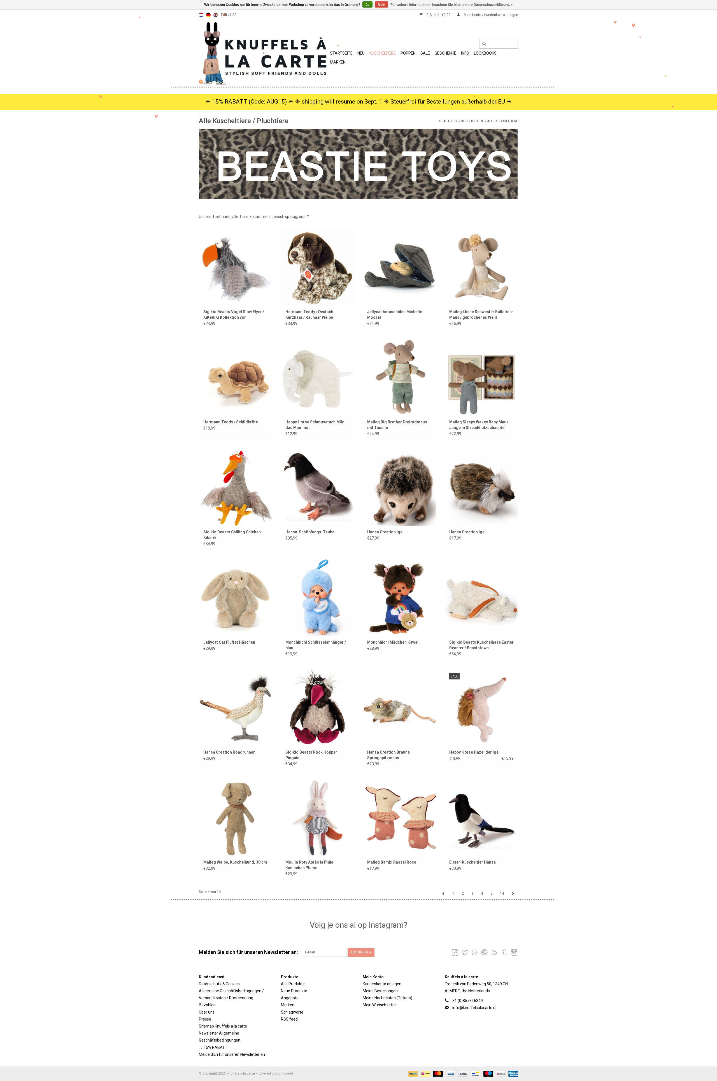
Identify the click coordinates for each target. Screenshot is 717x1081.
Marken (338, 62)
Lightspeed (284, 1073)
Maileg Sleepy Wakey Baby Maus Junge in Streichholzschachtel (479, 425)
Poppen (408, 53)
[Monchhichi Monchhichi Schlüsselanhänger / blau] (318, 597)
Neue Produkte (294, 991)
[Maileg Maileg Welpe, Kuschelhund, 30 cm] (236, 817)
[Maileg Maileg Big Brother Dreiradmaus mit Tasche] (399, 377)
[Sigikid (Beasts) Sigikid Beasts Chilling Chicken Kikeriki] (236, 487)
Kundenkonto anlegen (382, 984)
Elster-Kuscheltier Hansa (472, 862)
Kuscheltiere (382, 53)
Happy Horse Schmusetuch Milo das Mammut (314, 425)
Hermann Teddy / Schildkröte (230, 422)
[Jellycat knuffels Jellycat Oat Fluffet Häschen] (236, 597)
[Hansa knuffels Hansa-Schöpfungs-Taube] (318, 487)
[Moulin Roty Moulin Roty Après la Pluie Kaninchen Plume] (318, 817)
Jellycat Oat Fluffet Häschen (229, 642)
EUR (224, 15)
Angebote (290, 998)
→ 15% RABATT (213, 1047)
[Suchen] (482, 44)
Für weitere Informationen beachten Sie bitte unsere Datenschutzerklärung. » (451, 5)
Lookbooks (485, 53)
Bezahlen (207, 1005)
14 (502, 893)
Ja (367, 5)
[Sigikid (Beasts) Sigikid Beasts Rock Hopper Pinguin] (318, 707)
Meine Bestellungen (380, 991)
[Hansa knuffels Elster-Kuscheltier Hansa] (481, 817)
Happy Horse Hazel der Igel (474, 752)
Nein (381, 5)
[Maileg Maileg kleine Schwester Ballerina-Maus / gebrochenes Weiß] (481, 267)
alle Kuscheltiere (502, 121)
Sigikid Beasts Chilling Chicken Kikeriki (232, 535)
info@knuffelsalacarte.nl (474, 1007)
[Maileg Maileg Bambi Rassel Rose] (399, 817)
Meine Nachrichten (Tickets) (387, 998)
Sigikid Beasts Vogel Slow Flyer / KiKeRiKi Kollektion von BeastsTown (233, 314)
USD (233, 15)
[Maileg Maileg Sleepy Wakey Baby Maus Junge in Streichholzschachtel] (481, 377)
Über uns (207, 1012)
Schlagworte (292, 1012)
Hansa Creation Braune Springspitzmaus (388, 755)
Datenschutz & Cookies (219, 984)
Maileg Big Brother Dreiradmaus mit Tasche (397, 425)
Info (465, 53)
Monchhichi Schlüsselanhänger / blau (315, 645)
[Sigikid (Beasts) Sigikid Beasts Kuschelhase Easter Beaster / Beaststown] (481, 597)
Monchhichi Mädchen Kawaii (393, 642)
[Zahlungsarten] (412, 1073)
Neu (361, 53)
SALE (425, 53)
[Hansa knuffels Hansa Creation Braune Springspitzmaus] (399, 707)
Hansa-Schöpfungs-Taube (309, 532)
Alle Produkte (293, 984)
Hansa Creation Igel (385, 532)
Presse (205, 1019)
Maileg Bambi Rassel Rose (391, 862)
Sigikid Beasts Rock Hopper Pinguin (311, 755)
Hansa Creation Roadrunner (229, 752)
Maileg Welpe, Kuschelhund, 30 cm (235, 862)
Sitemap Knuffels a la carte (223, 1026)
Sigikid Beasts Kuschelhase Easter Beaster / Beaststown (481, 645)
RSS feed (289, 1019)
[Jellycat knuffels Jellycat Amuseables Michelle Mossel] (399, 267)
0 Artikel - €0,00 (438, 15)
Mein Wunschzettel (380, 1005)
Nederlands (201, 15)
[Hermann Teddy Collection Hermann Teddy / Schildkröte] (236, 377)
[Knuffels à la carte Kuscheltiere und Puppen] (263, 53)
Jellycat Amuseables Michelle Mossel (394, 314)
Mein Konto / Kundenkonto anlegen (490, 15)
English (215, 15)
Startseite (341, 53)
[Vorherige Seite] (443, 893)
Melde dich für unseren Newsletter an (232, 1054)
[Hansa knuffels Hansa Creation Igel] (399, 487)
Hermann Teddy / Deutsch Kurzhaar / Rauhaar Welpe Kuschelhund (309, 314)
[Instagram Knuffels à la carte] (513, 952)
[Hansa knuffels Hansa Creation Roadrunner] (236, 707)
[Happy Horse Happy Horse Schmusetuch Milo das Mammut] (318, 377)
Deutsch (208, 15)
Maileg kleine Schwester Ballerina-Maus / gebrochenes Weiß (481, 314)
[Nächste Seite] (513, 893)
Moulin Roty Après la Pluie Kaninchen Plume (309, 865)
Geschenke (445, 53)
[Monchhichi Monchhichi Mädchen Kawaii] (399, 597)
